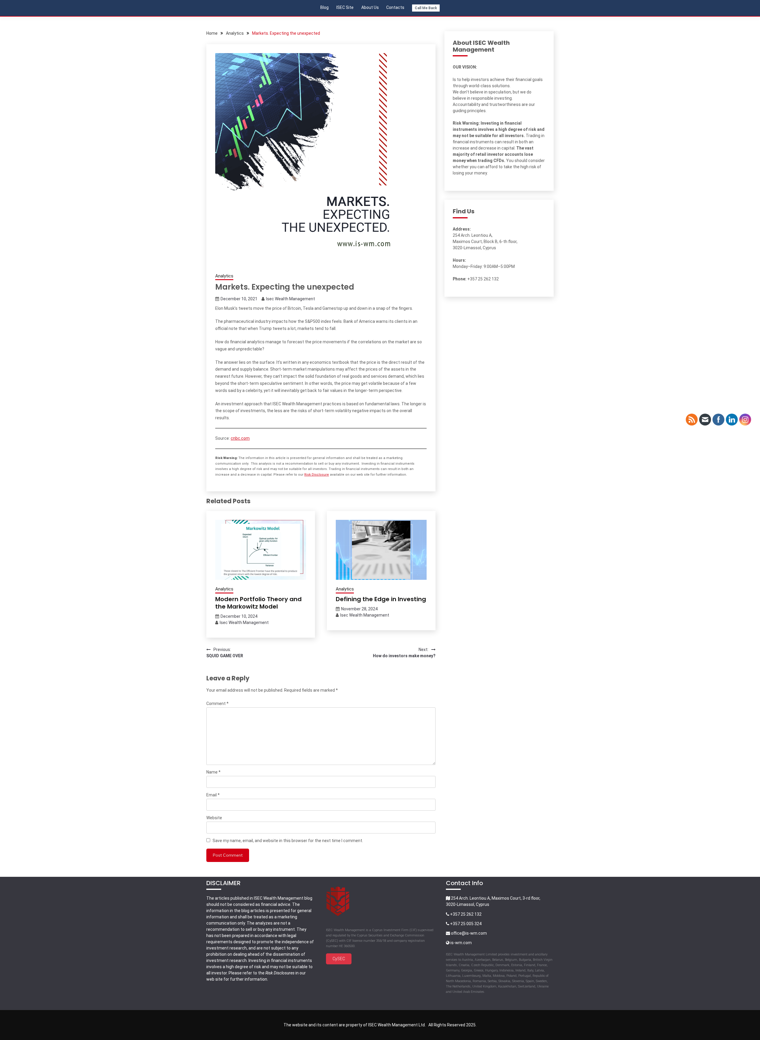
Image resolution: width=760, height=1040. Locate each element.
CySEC (338, 958)
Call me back (426, 8)
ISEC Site (345, 7)
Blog (324, 7)
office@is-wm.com (469, 933)
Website (214, 817)
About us (370, 7)
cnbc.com (240, 438)
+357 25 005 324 (465, 923)
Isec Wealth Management (290, 298)
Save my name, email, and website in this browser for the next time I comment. (288, 840)
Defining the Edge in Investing (381, 599)
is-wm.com (460, 942)
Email (213, 795)
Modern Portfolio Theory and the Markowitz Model (258, 603)
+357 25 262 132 (465, 914)
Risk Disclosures (279, 973)
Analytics (224, 276)
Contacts (395, 7)
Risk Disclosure (316, 475)
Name (213, 772)
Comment (217, 703)
